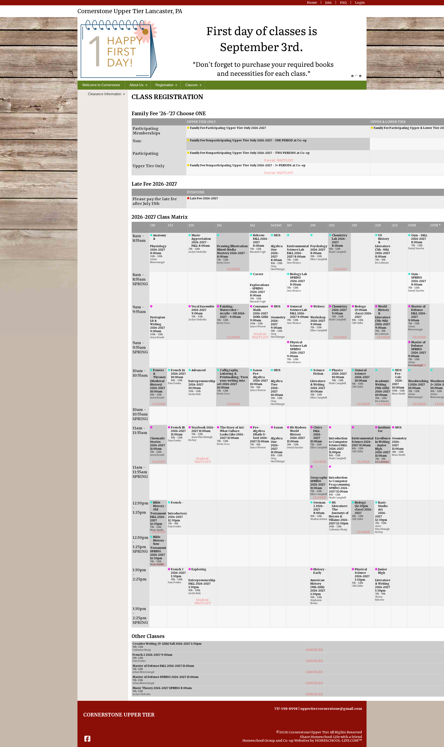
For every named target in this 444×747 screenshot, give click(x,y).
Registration (166, 85)
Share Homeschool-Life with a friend (331, 737)
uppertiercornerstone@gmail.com (331, 709)
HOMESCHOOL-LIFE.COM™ (338, 740)
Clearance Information (107, 94)
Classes (193, 85)
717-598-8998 (286, 709)
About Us (139, 85)
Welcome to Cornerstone (101, 85)
